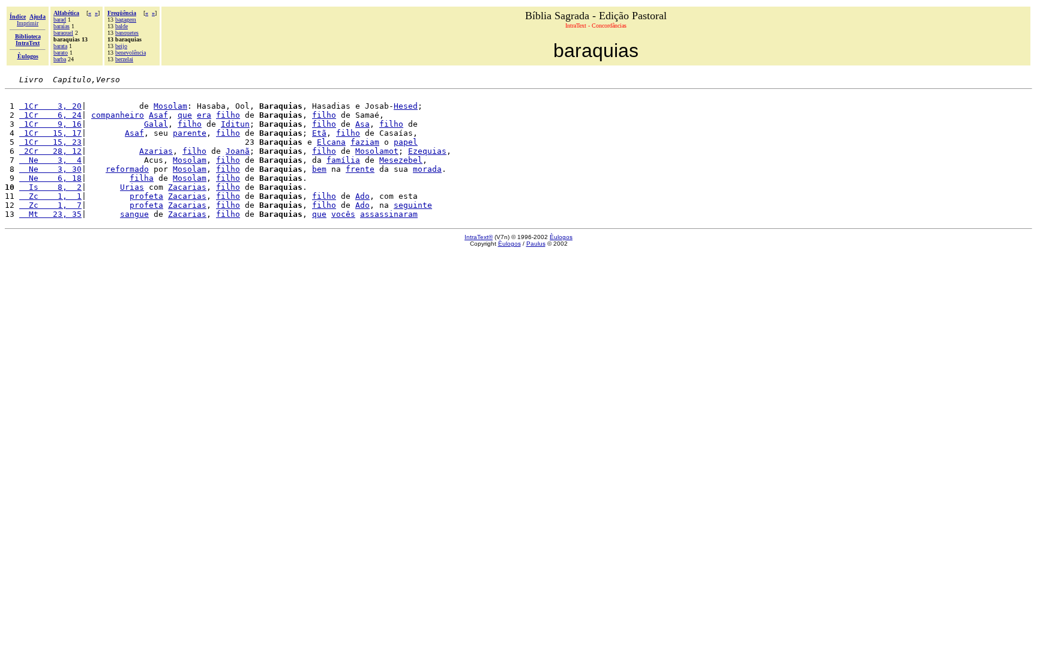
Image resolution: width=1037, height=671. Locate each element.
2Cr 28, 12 (50, 151)
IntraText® (478, 237)
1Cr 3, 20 (50, 106)
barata (60, 46)
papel (406, 142)
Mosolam (170, 106)
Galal (156, 124)
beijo (121, 46)
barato (60, 52)
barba (59, 59)
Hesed (406, 106)
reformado (127, 169)
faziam (364, 142)
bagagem (125, 19)
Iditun (235, 124)
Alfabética (66, 13)
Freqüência (121, 13)
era (204, 115)
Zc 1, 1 (50, 196)
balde (121, 26)
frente (360, 169)
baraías (61, 26)
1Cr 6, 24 (50, 115)
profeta (146, 196)
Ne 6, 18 (50, 178)
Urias (132, 187)
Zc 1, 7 (50, 205)
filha (142, 178)
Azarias (156, 151)
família (343, 160)
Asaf (158, 115)
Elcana (331, 142)
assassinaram (389, 214)
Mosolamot (376, 151)
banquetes (127, 32)
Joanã (238, 151)
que (185, 115)
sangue (134, 214)
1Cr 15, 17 (50, 133)
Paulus (536, 243)
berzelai (124, 59)
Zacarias (187, 187)
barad (59, 19)
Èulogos (561, 237)
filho (228, 115)
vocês (343, 214)
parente (189, 133)
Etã (319, 133)
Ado (362, 196)
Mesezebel (400, 160)
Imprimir (27, 23)
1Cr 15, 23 (50, 142)
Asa (362, 124)
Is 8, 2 (50, 187)
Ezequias (427, 151)
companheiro (117, 115)
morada (427, 169)
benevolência (130, 52)
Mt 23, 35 (50, 214)
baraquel (63, 32)
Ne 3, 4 (50, 160)
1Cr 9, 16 (50, 124)
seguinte (413, 205)
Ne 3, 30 (50, 169)
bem (319, 169)
